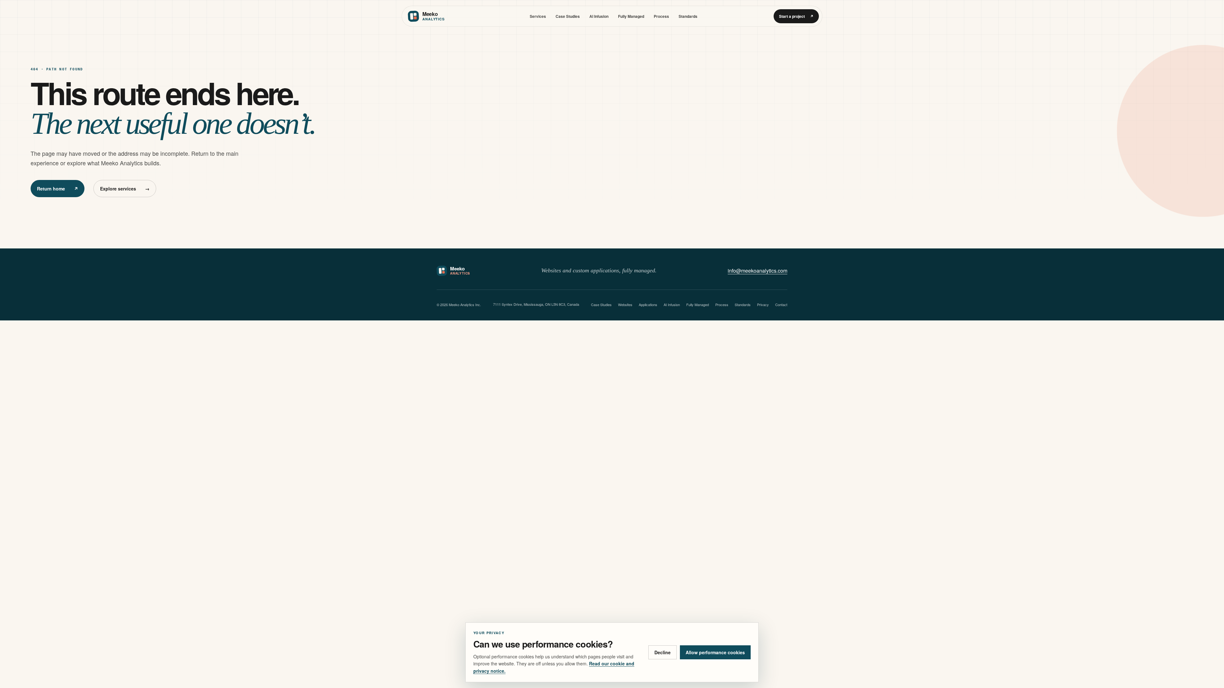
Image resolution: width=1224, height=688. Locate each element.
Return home (57, 188)
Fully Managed (631, 16)
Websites (625, 304)
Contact (781, 304)
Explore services (124, 188)
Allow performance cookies (715, 652)
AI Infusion (598, 16)
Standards (688, 16)
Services (538, 16)
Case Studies (568, 16)
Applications (648, 304)
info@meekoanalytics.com (757, 270)
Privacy (763, 304)
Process (661, 16)
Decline (662, 652)
